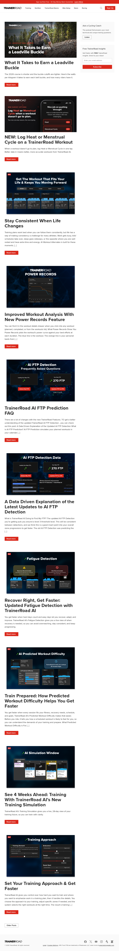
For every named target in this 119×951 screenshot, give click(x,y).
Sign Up (110, 8)
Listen (87, 37)
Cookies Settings (52, 945)
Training (28, 8)
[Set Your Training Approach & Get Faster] (41, 856)
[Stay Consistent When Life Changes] (41, 193)
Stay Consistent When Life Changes (33, 223)
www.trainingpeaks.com (106, 945)
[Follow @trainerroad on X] (91, 941)
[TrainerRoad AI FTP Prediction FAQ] (41, 380)
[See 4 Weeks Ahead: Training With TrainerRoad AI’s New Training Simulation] (41, 767)
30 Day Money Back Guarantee (59, 2)
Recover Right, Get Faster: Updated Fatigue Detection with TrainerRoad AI (39, 605)
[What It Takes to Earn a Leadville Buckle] (41, 40)
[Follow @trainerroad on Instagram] (101, 941)
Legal (44, 945)
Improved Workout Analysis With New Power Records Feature (39, 317)
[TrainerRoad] (12, 8)
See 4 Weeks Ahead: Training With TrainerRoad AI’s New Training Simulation (35, 799)
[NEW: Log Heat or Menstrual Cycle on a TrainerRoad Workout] (41, 114)
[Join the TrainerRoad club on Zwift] (112, 941)
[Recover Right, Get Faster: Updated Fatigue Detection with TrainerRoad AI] (41, 573)
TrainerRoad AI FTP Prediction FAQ (36, 411)
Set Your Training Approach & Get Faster (40, 886)
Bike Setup (66, 8)
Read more (12, 85)
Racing (84, 8)
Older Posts (11, 925)
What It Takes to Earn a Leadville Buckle (39, 65)
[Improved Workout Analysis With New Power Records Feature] (41, 287)
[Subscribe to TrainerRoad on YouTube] (96, 941)
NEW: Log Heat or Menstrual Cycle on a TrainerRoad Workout (39, 140)
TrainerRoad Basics (52, 8)
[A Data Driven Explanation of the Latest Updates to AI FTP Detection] (41, 474)
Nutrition (38, 8)
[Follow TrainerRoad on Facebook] (85, 941)
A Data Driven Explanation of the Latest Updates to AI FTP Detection (39, 506)
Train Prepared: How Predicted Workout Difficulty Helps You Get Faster (39, 700)
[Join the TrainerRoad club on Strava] (107, 941)
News (76, 8)
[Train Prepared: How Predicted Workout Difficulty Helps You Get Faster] (41, 668)
